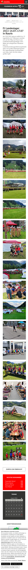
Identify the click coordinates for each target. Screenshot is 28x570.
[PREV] (6, 498)
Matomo (24, 560)
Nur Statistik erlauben (16, 563)
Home (8, 20)
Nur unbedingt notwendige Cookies (10, 567)
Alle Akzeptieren (5, 563)
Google (19, 560)
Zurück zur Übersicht (14, 469)
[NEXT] (21, 498)
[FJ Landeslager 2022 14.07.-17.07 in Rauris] (14, 68)
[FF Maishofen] (8, 2)
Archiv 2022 (15, 20)
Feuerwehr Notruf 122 (14, 6)
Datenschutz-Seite (5, 542)
